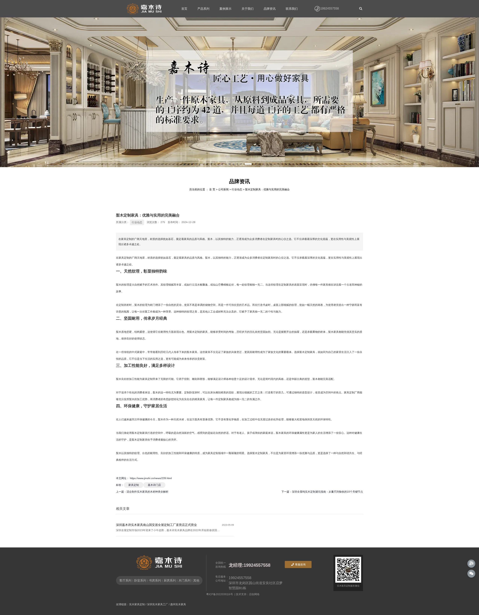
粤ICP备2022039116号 (220, 594)
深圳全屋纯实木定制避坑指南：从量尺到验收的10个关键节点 (327, 491)
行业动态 (237, 189)
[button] (230, 164)
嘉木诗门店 (154, 484)
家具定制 (133, 484)
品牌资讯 (270, 8)
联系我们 (292, 8)
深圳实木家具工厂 (157, 604)
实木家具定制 (137, 604)
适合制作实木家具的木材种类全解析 (147, 491)
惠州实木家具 (178, 604)
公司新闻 (223, 189)
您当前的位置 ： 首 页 (202, 189)
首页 (184, 8)
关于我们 (248, 8)
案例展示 (225, 8)
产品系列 (203, 8)
